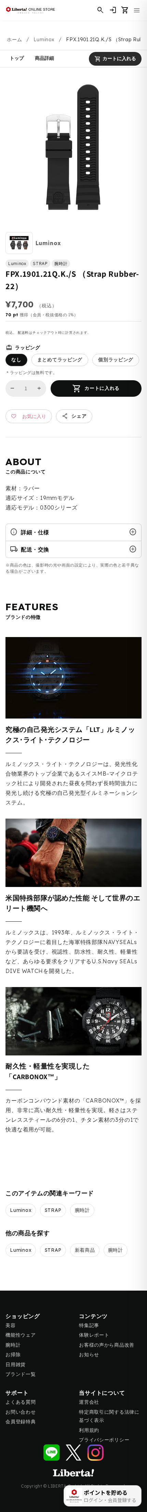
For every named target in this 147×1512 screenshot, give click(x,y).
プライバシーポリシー (104, 1440)
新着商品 (85, 1250)
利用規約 (89, 1430)
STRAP (53, 1210)
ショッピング (22, 1316)
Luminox (44, 39)
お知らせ (89, 1354)
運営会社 (89, 1402)
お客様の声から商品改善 (106, 1345)
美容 (10, 1325)
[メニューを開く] (137, 10)
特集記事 (89, 1325)
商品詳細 (44, 58)
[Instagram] (95, 1452)
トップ (17, 58)
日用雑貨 (15, 1364)
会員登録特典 (20, 1421)
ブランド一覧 (20, 1374)
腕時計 (82, 1210)
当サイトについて (102, 1392)
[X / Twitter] (73, 1452)
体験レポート (94, 1335)
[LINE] (51, 1452)
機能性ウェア (20, 1335)
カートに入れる (115, 59)
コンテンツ (93, 1316)
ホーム (14, 39)
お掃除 (13, 1354)
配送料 (23, 332)
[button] (125, 10)
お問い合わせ (20, 1412)
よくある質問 (20, 1402)
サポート (16, 1392)
